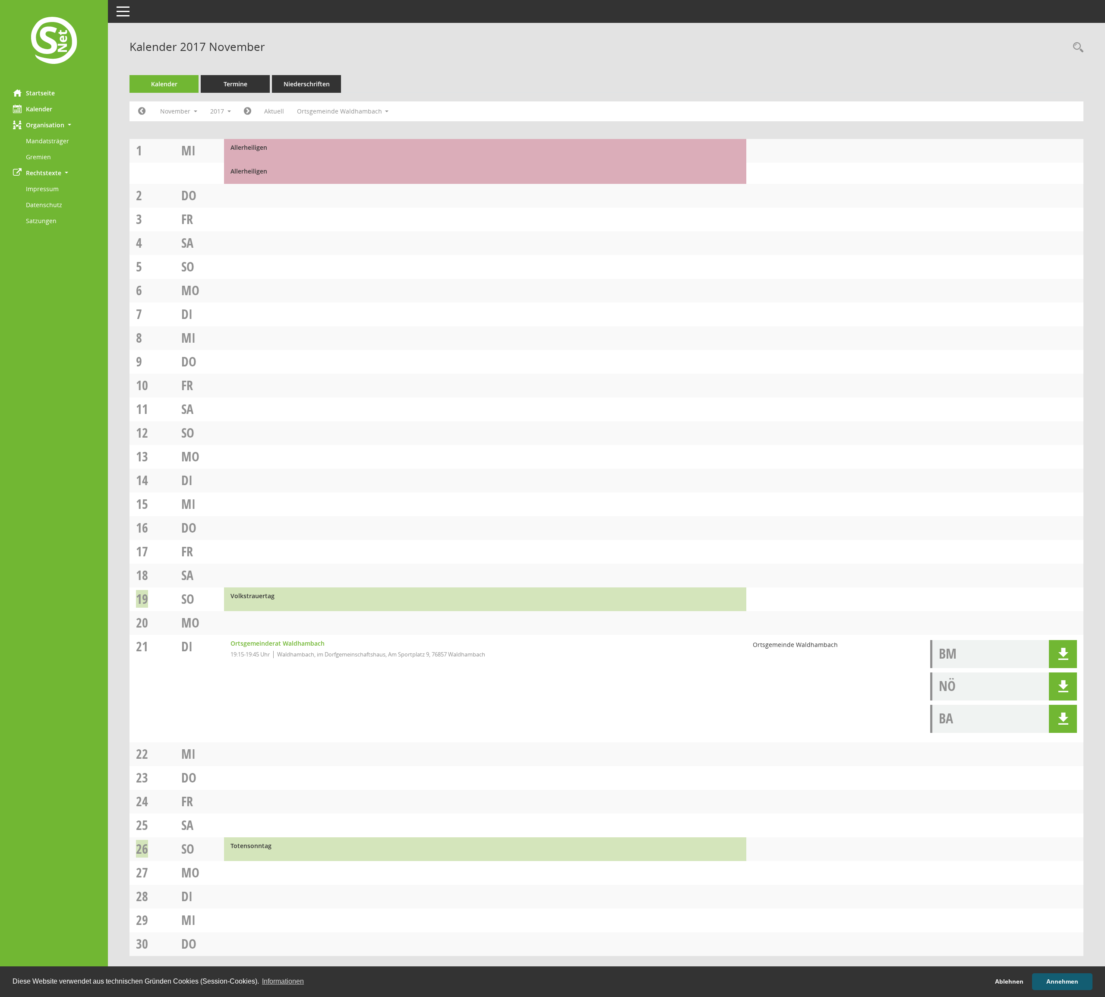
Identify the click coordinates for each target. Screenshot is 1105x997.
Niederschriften (307, 84)
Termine (235, 84)
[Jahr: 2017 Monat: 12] (247, 111)
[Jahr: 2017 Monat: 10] (142, 111)
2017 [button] (218, 111)
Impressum (42, 189)
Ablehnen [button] (1009, 981)
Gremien (38, 157)
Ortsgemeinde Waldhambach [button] (340, 111)
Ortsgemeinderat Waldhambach (277, 643)
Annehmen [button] (1062, 981)
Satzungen (41, 221)
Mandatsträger (47, 141)
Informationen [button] (283, 981)
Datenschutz (44, 205)
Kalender (39, 109)
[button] (54, 125)
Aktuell (274, 111)
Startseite (40, 93)
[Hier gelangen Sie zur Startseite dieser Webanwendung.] (54, 41)
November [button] (176, 111)
